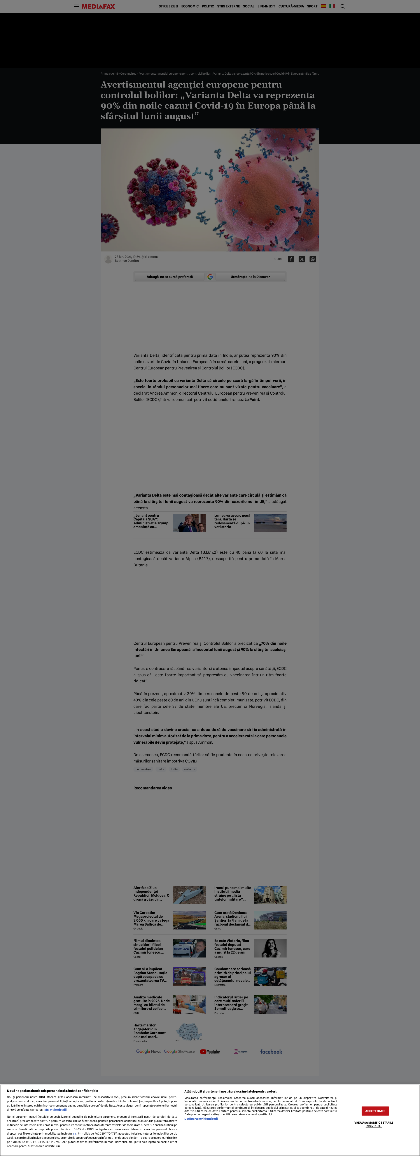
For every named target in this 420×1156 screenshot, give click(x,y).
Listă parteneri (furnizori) (201, 1118)
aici (75, 1133)
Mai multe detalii (55, 1109)
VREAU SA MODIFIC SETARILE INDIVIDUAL (373, 1124)
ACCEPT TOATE (375, 1111)
